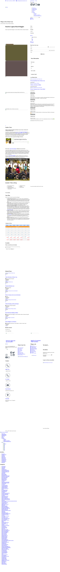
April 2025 (3, 456)
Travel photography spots (5, 556)
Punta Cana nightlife (4, 532)
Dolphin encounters (4, 487)
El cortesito (3, 492)
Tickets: (31, 50)
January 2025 (3, 458)
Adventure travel (4, 469)
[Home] (6, 7)
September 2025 (4, 454)
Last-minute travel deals (5, 514)
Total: (31, 52)
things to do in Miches (5, 548)
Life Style (3, 515)
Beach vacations (4, 474)
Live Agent (7, 379)
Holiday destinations (4, 506)
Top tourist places (4, 550)
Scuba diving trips (4, 541)
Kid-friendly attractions (5, 512)
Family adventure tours (5, 496)
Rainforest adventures (5, 535)
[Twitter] (34, 5)
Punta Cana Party (4, 533)
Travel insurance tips (4, 554)
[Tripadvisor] (9, 352)
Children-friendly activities (5, 482)
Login (32, 18)
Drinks (3, 489)
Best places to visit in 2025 (5, 476)
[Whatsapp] (9, 357)
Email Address (8, 388)
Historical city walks (4, 505)
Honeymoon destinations (5, 507)
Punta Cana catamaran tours (5, 530)
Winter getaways (4, 563)
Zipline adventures (4, 564)
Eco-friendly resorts (4, 490)
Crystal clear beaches (5, 485)
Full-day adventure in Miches (35, 84)
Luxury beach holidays (5, 517)
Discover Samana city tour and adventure (12, 294)
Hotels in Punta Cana (5, 509)
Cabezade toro (4, 480)
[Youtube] (39, 5)
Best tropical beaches (5, 477)
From (6, 279)
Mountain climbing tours (5, 522)
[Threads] (9, 355)
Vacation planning (4, 557)
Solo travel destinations (5, 544)
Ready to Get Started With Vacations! (35, 341)
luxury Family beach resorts (5, 518)
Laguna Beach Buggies (12, 148)
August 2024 (3, 461)
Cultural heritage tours (5, 486)
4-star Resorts (4, 466)
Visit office (7, 398)
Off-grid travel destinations (5, 525)
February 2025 (4, 457)
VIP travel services (4, 559)
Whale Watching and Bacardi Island (12, 303)
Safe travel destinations (5, 539)
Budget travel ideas (4, 479)
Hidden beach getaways (5, 504)
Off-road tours (4, 526)
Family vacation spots (5, 497)
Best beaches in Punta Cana (5, 475)
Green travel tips (4, 501)
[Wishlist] (5, 274)
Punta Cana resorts (4, 534)
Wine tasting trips (4, 561)
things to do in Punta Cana (5, 549)
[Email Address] (7, 385)
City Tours (3, 484)
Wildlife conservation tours (5, 560)
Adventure (3, 468)
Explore (6, 316)
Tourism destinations (4, 552)
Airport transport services (5, 470)
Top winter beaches (4, 551)
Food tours (3, 500)
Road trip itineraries (4, 537)
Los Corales (3, 516)
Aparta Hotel (3, 472)
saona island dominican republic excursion (7, 540)
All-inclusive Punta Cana (5, 471)
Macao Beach (4, 520)
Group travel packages (5, 502)
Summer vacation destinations (6, 546)
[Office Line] (7, 365)
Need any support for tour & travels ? (10, 341)
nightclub (3, 524)
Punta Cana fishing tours (5, 531)
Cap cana (3, 481)
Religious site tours (4, 536)
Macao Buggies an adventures (10, 321)
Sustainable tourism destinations (6, 547)
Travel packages (4, 555)
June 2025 (3, 455)
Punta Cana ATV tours (5, 529)
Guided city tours (4, 503)
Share (32, 35)
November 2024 (4, 459)
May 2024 (3, 462)
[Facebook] (31, 5)
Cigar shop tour (4, 483)
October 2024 (4, 460)
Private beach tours (4, 527)
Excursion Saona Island (5, 494)
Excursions (3, 495)
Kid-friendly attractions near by (6, 513)
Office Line (7, 369)
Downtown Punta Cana (5, 488)
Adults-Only (3, 467)
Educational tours (4, 491)
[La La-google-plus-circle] (6, 352)
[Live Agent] (7, 375)
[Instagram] (36, 5)
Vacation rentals (4, 558)
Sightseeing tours (4, 542)
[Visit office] (7, 395)
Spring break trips (4, 545)
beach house (3, 473)
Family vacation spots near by (6, 499)
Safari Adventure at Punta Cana (11, 277)
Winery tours (3, 562)
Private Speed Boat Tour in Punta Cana (37, 80)
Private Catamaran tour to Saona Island (37, 89)
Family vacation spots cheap (6, 498)
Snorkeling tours (4, 543)
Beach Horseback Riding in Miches (11, 312)
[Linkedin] (14, 355)
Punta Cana (3, 528)
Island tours (3, 511)
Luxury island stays (4, 519)
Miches (3, 521)
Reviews (32, 41)
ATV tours (9, 214)
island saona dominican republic (6, 510)
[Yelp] (11, 355)
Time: (31, 48)
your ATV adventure (10, 209)
